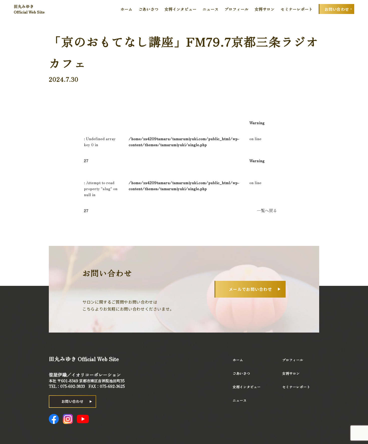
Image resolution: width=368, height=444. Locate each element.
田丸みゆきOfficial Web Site (29, 9)
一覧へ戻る (267, 210)
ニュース (211, 9)
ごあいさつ (148, 9)
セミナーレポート (297, 9)
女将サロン (265, 9)
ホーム (126, 9)
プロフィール (237, 9)
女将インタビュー (180, 9)
